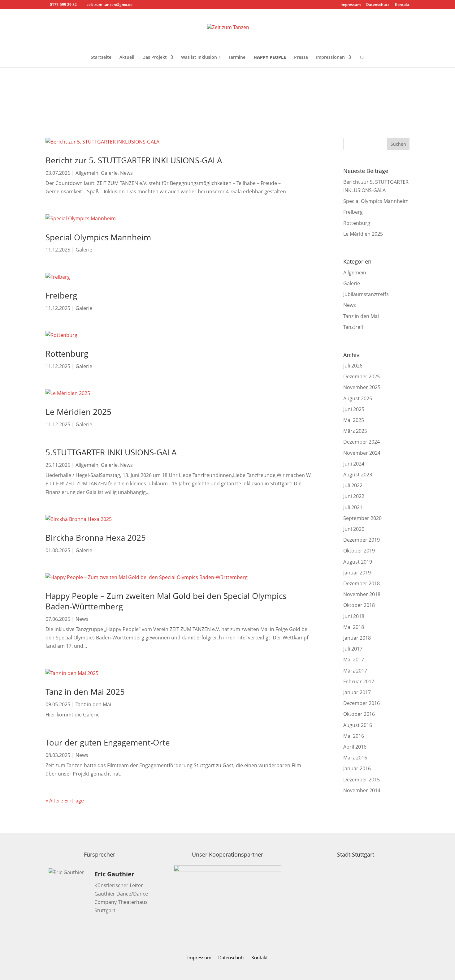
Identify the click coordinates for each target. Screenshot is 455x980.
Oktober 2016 (359, 714)
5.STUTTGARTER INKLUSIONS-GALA (111, 452)
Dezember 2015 (361, 779)
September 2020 (362, 518)
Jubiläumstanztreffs (366, 294)
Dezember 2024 (361, 441)
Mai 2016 (353, 736)
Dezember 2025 (361, 376)
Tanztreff (353, 327)
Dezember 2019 (361, 539)
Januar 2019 (357, 572)
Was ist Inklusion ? (200, 57)
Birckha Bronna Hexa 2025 (96, 537)
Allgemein (87, 173)
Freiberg (61, 295)
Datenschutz (377, 5)
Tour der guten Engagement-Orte (108, 742)
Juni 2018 (353, 616)
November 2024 (361, 452)
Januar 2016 (357, 768)
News (126, 173)
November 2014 (361, 790)
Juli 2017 (352, 648)
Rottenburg (67, 353)
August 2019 (357, 561)
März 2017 (355, 670)
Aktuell (126, 57)
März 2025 (355, 431)
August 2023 (357, 474)
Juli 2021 (352, 507)
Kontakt (402, 5)
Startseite (101, 57)
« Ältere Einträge (65, 800)
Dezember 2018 (361, 583)
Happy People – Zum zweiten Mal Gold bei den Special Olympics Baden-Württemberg (166, 601)
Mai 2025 (353, 420)
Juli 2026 (352, 365)
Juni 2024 (353, 463)
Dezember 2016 (361, 703)
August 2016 (357, 725)
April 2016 (354, 746)
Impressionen (330, 57)
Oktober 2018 (359, 605)
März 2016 (355, 757)
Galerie (109, 173)
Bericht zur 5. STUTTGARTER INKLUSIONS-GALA (134, 160)
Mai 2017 (353, 659)
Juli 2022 (352, 485)
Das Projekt (154, 57)
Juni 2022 (353, 496)
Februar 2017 (358, 681)
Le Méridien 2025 (78, 411)
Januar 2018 (357, 637)
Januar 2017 (357, 692)
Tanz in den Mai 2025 (85, 691)
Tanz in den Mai (93, 704)
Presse (301, 57)
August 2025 (357, 398)
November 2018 (361, 594)
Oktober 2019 (359, 550)
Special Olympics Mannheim (98, 237)
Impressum (350, 5)
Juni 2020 (353, 529)
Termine (236, 57)
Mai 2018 (353, 627)
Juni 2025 (353, 409)
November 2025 (361, 387)
